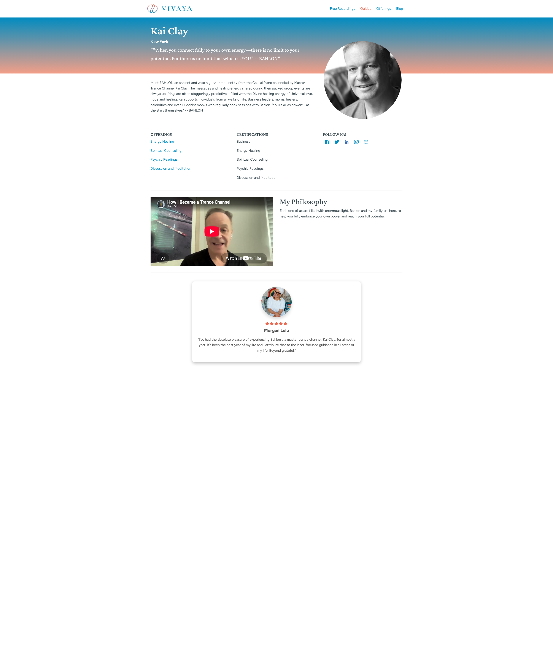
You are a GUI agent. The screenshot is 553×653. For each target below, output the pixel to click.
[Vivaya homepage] (169, 8)
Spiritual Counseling (166, 150)
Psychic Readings (164, 159)
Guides (365, 8)
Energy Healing (162, 141)
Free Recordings (342, 8)
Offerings (383, 8)
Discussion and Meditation (171, 168)
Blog (399, 8)
